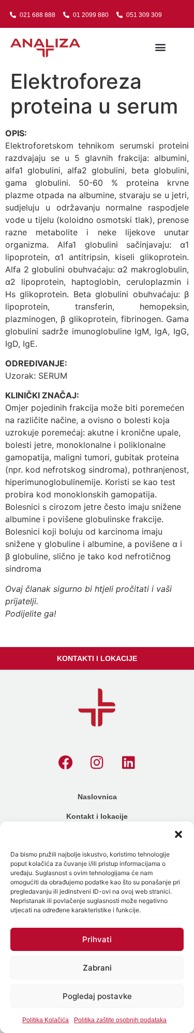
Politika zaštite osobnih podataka (120, 1020)
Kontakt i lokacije (97, 816)
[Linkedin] (128, 762)
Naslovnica (97, 797)
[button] (178, 834)
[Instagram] (97, 762)
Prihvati (97, 939)
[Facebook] (65, 762)
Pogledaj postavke (97, 996)
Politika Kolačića (45, 1020)
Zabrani (97, 968)
